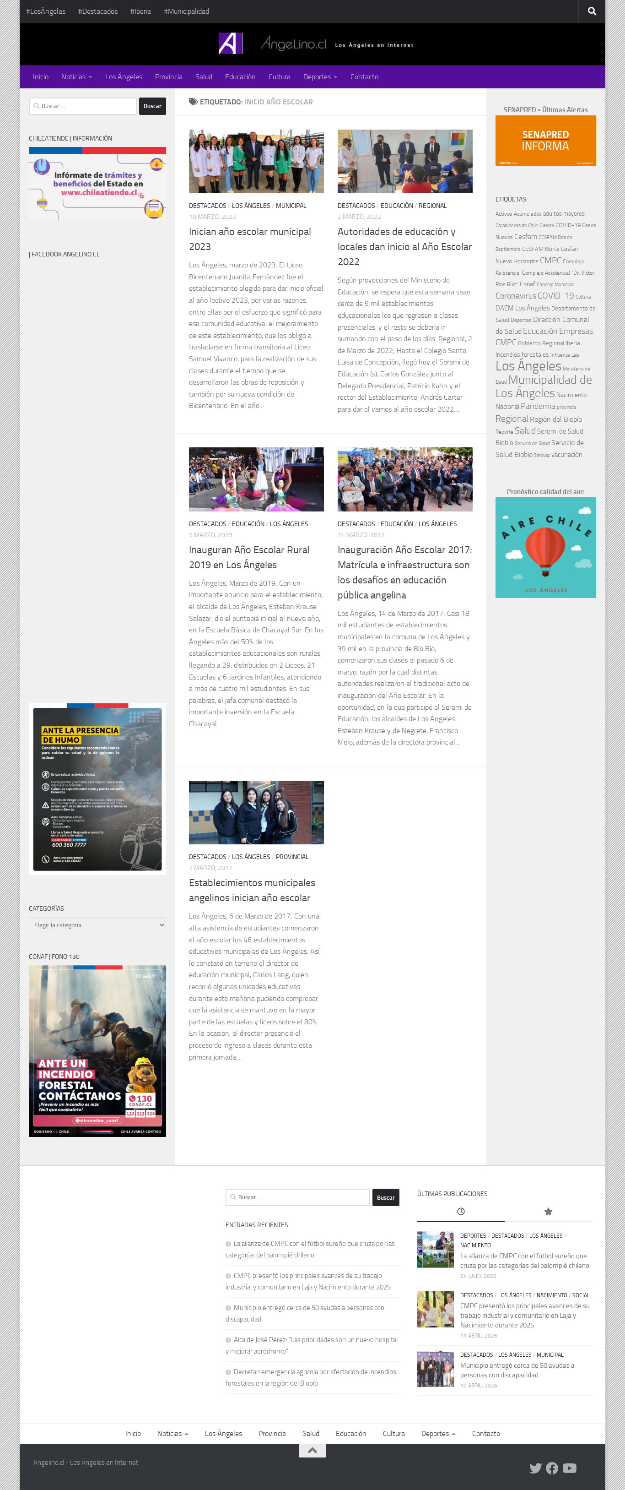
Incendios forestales (522, 355)
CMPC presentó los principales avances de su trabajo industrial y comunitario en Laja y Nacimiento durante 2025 (525, 1315)
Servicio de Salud (532, 443)
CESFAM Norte (541, 248)
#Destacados (98, 11)
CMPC (550, 260)
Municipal (291, 206)
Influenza (560, 355)
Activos (504, 214)
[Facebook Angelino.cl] (552, 1468)
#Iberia (140, 11)
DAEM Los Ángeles (523, 308)
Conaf (527, 284)
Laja (575, 355)
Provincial (292, 857)
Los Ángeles (123, 76)
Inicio (40, 76)
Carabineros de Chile (517, 225)
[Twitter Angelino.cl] (535, 1468)
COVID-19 (556, 295)
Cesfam (525, 236)
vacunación (566, 455)
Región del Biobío (556, 419)
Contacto (364, 76)
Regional (433, 206)
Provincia (169, 76)
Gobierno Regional (541, 343)
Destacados (207, 206)
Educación (240, 76)
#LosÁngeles (45, 11)
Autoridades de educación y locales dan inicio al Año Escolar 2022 (405, 247)
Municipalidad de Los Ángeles (544, 386)
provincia (566, 407)
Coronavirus (516, 296)
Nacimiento (571, 395)
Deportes (317, 76)
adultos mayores (564, 213)
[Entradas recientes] (460, 1212)
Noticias (73, 76)
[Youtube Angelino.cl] (568, 1468)
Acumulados (528, 214)
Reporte (504, 431)
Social (581, 1295)
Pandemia (538, 406)
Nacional (507, 406)
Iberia (573, 343)
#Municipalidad (186, 11)
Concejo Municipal (555, 285)
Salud (203, 76)
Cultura (280, 76)
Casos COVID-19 (560, 225)
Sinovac (542, 455)
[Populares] (548, 1212)
